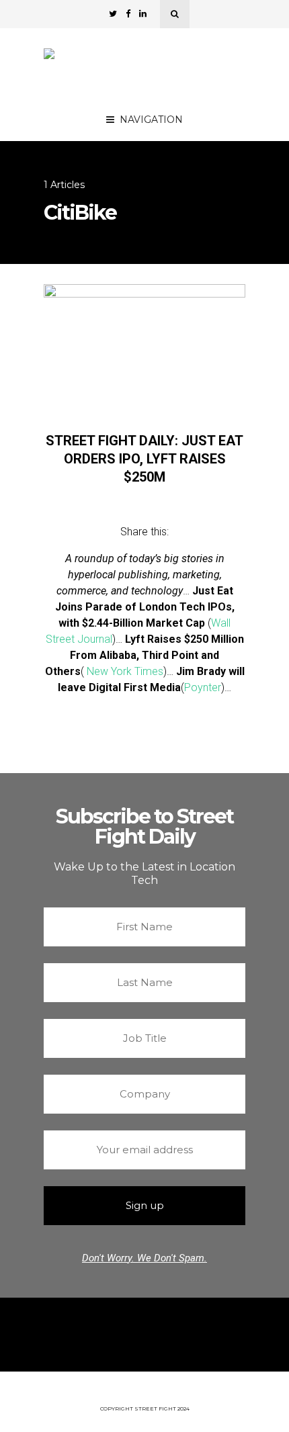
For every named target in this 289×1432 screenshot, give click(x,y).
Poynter (202, 687)
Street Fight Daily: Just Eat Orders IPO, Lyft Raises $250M (144, 459)
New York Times (125, 671)
